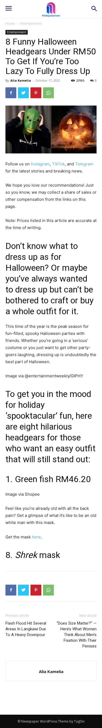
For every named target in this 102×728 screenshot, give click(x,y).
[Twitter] (23, 92)
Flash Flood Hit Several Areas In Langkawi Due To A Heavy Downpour (25, 629)
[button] (93, 9)
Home (10, 23)
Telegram (84, 163)
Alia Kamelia (20, 80)
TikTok (58, 163)
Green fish (34, 479)
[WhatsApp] (48, 92)
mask (37, 555)
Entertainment (31, 23)
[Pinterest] (35, 92)
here (36, 536)
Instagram (40, 163)
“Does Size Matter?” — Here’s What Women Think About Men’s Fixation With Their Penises (77, 635)
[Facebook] (10, 92)
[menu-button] (8, 9)
